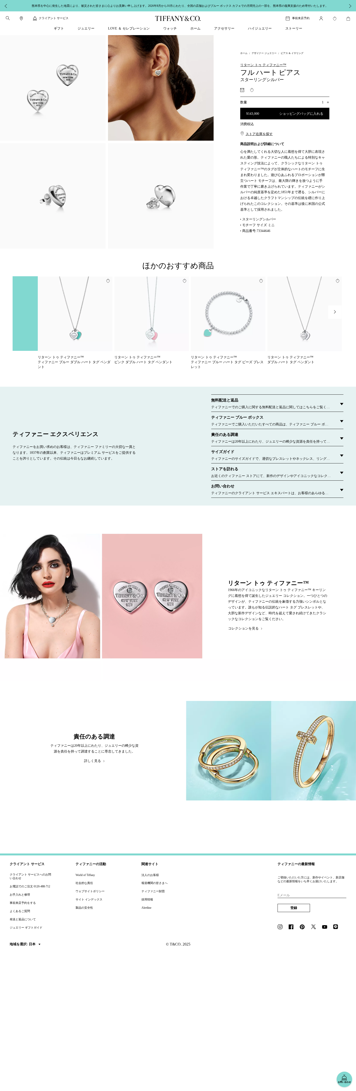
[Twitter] (315, 927)
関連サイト (149, 864)
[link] (21, 18)
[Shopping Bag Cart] (348, 19)
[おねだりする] (242, 90)
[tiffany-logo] (178, 18)
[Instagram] (281, 927)
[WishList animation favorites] (335, 19)
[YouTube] (326, 927)
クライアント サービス (27, 864)
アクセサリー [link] (224, 28)
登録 (293, 908)
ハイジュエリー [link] (260, 28)
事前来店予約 (301, 18)
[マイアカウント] (321, 18)
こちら (244, 5)
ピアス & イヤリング (292, 53)
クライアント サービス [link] (54, 18)
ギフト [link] (59, 28)
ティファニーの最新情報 (296, 864)
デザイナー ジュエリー (264, 53)
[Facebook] (292, 927)
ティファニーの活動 (91, 864)
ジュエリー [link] (85, 28)
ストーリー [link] (293, 28)
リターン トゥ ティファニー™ (263, 65)
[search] (8, 18)
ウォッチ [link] (170, 28)
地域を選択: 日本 (23, 944)
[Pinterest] (304, 927)
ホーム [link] (195, 28)
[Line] (337, 927)
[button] (8, 18)
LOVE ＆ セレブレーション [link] (129, 28)
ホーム (244, 53)
